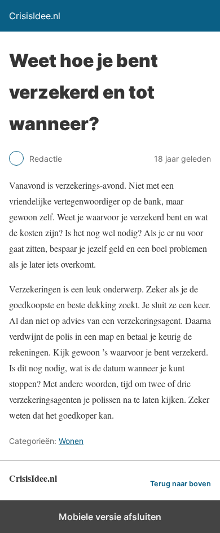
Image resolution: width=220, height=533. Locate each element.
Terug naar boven (180, 483)
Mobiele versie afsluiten (110, 516)
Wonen (71, 441)
